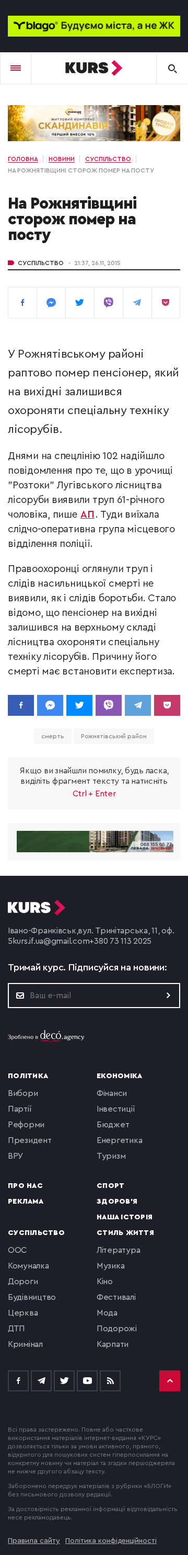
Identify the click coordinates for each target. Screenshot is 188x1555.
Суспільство (41, 263)
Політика (28, 1076)
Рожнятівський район (114, 736)
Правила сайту (34, 1541)
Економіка (119, 1076)
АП (87, 515)
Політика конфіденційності (111, 1541)
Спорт (110, 1186)
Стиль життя (125, 1233)
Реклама (25, 1201)
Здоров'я (117, 1201)
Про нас (25, 1186)
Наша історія (124, 1217)
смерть (52, 736)
